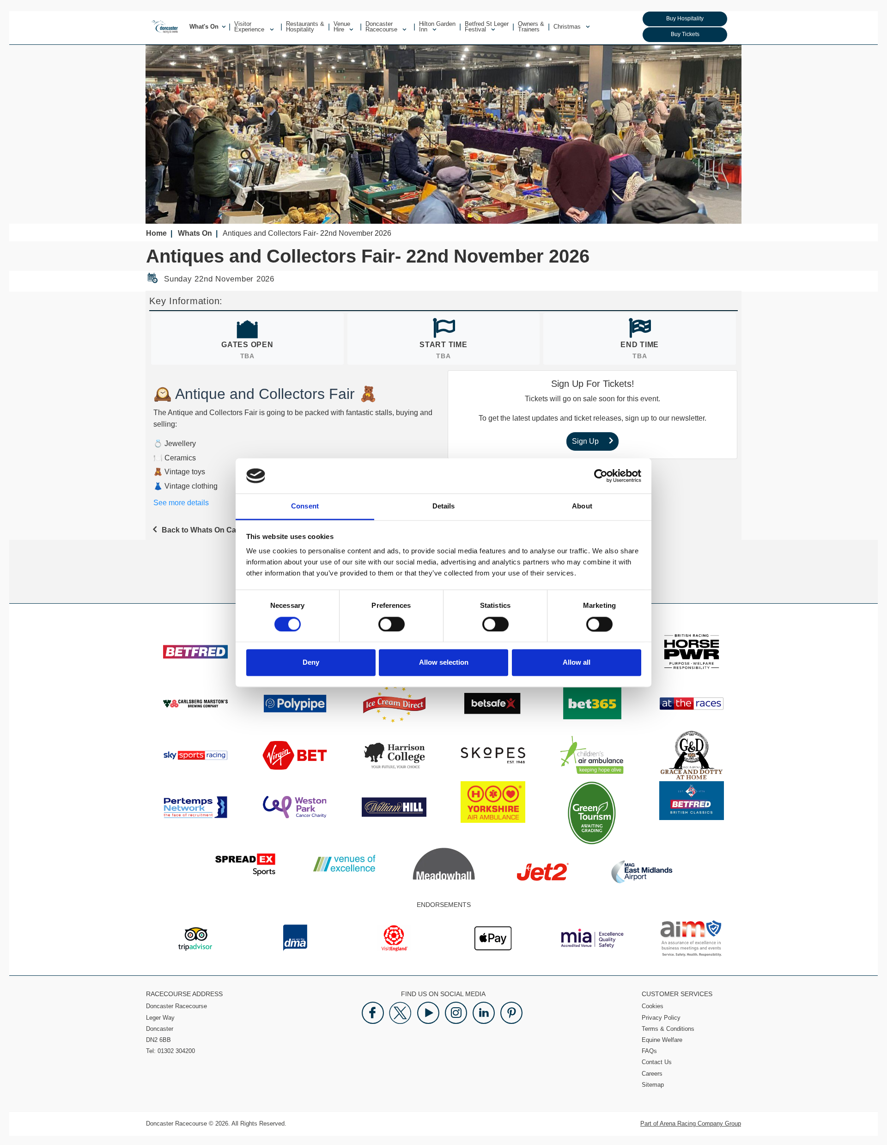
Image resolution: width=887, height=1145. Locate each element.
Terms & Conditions (668, 1028)
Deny (311, 663)
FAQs (649, 1050)
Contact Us (657, 1062)
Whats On (195, 233)
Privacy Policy (661, 1017)
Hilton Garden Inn (437, 26)
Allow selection (443, 663)
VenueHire (342, 26)
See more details (181, 503)
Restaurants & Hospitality (305, 26)
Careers (652, 1073)
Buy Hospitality (685, 18)
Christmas (568, 26)
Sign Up (585, 441)
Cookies (652, 1006)
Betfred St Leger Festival (487, 26)
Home (156, 233)
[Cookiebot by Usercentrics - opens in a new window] (600, 476)
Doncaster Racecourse (382, 26)
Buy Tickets (685, 34)
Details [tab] (443, 506)
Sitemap (653, 1084)
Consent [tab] (305, 506)
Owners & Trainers (531, 26)
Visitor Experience (250, 26)
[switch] (391, 624)
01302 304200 (176, 1050)
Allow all (576, 663)
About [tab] (582, 506)
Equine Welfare (662, 1039)
